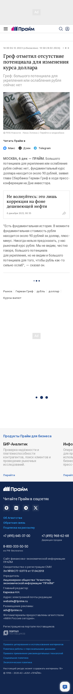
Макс (11, 148)
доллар (53, 291)
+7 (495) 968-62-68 (55, 537)
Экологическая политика (17, 662)
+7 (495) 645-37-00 (16, 536)
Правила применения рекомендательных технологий (33, 653)
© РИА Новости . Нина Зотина (20, 132)
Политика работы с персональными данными (29, 648)
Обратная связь (14, 522)
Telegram (45, 148)
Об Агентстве (12, 517)
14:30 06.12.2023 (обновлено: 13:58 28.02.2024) (31, 48)
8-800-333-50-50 (15, 548)
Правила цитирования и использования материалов (33, 644)
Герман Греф (24, 291)
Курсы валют (12, 297)
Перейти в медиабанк (52, 132)
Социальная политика (15, 657)
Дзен (26, 148)
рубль (41, 291)
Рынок (7, 291)
